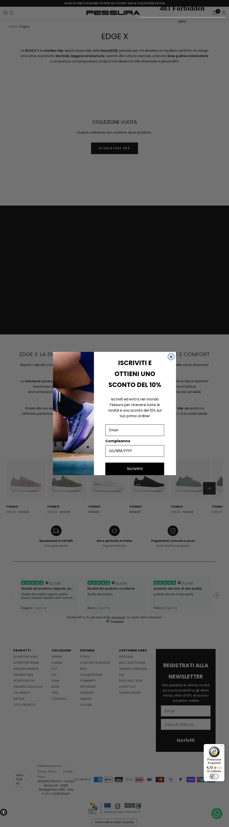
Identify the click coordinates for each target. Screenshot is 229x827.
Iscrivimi (135, 468)
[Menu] (222, 746)
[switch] (214, 776)
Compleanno (117, 441)
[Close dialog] (171, 357)
